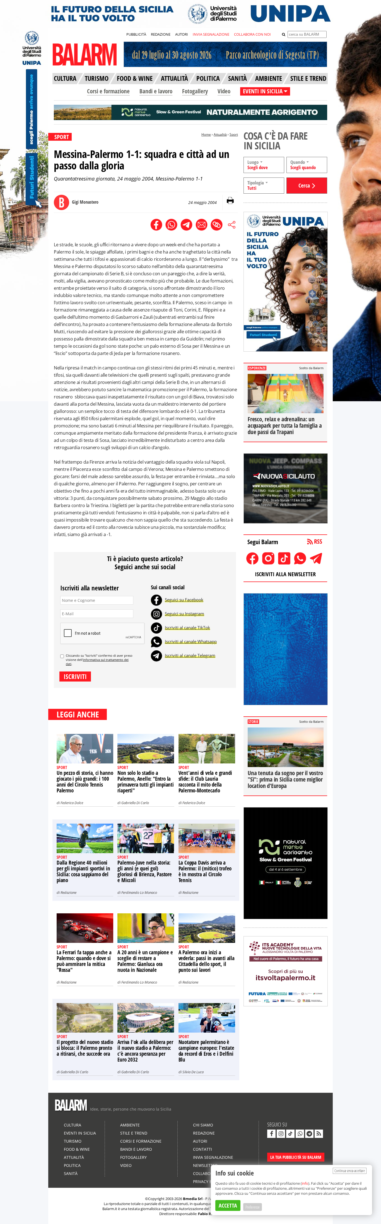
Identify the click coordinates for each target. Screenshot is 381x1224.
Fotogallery (195, 91)
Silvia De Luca (193, 1071)
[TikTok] (156, 627)
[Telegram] (156, 655)
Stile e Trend (133, 1133)
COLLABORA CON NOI (252, 34)
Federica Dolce (72, 802)
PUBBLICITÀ (136, 34)
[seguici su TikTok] (290, 1134)
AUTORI (181, 34)
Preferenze (252, 1207)
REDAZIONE (160, 34)
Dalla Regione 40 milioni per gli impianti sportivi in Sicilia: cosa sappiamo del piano (83, 871)
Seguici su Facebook (184, 599)
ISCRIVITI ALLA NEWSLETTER (285, 574)
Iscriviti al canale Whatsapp (191, 641)
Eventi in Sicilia (80, 1133)
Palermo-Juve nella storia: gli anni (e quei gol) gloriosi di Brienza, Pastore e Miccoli (144, 871)
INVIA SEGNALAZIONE (211, 34)
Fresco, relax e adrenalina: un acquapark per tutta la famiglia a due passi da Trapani (285, 425)
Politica (72, 1165)
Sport (234, 134)
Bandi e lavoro (155, 91)
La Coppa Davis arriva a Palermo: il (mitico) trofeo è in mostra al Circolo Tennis (205, 871)
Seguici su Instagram (184, 613)
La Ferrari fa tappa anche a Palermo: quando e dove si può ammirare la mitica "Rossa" (84, 961)
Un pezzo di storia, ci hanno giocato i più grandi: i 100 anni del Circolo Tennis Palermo (85, 781)
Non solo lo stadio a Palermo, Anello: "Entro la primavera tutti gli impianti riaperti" (145, 781)
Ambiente (130, 1125)
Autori (200, 1141)
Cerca (304, 185)
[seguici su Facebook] (271, 1134)
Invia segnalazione (213, 1157)
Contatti (202, 1149)
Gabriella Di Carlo (135, 802)
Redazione (68, 892)
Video (224, 91)
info (305, 1183)
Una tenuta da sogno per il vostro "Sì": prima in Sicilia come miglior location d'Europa (285, 779)
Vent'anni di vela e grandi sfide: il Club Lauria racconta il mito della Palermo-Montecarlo (205, 781)
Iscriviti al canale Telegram (190, 655)
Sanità (71, 1173)
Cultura (72, 1125)
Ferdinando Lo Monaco (139, 892)
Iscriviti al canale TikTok (187, 627)
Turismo (72, 1141)
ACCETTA (228, 1205)
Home (206, 134)
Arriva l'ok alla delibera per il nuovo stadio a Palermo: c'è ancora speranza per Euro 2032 (145, 1050)
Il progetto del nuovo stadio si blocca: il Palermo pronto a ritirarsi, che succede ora (85, 1047)
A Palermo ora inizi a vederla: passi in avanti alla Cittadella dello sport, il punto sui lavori (207, 961)
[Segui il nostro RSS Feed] (319, 1134)
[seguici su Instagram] (281, 1134)
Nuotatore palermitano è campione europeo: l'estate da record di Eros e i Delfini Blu (206, 1050)
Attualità (220, 134)
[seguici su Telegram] (309, 1134)
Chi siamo (203, 1125)
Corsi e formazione (108, 91)
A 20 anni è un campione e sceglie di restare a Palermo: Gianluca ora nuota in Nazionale (145, 961)
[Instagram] (156, 613)
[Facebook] (156, 599)
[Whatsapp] (156, 641)
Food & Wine (77, 1149)
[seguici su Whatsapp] (300, 1134)
